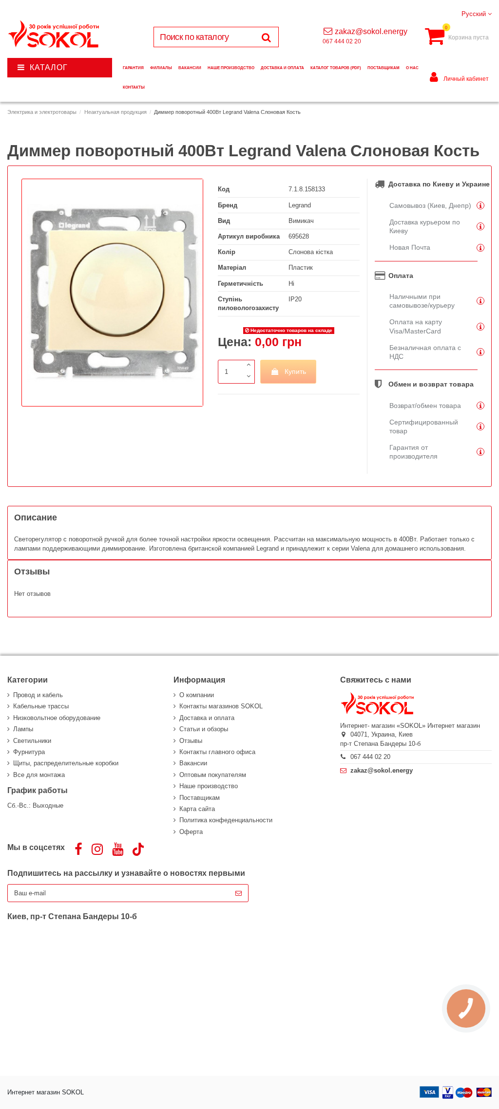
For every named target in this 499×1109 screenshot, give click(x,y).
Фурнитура (29, 752)
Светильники (32, 740)
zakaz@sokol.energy (371, 31)
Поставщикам (199, 797)
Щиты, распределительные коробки (65, 763)
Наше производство (208, 786)
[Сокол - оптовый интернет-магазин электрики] (54, 34)
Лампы (23, 729)
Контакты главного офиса (217, 752)
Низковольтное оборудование (56, 717)
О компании (196, 695)
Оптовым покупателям (212, 774)
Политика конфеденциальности (225, 820)
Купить (295, 371)
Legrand (299, 205)
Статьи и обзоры (203, 729)
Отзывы (190, 740)
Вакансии (193, 763)
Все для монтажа (39, 774)
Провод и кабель (38, 695)
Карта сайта (197, 809)
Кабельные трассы (41, 706)
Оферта (191, 831)
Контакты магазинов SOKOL (221, 706)
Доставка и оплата (206, 717)
